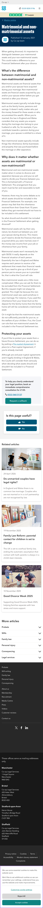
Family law (6, 675)
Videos (4, 709)
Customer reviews (9, 713)
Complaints (20, 861)
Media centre (10, 20)
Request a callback (18, 401)
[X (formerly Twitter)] (16, 727)
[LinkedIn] (26, 727)
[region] (21, 887)
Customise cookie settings (21, 890)
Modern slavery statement (27, 857)
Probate (5, 667)
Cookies (23, 854)
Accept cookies (21, 902)
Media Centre (7, 701)
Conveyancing (7, 683)
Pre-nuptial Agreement (23, 344)
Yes (23, 422)
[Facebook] (21, 727)
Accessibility (8, 857)
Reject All (21, 896)
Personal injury (7, 679)
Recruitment (6, 697)
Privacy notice (10, 854)
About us (5, 689)
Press (4, 705)
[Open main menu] (39, 8)
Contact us (6, 718)
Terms (32, 854)
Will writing (6, 671)
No (23, 428)
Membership (7, 693)
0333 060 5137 (15, 394)
